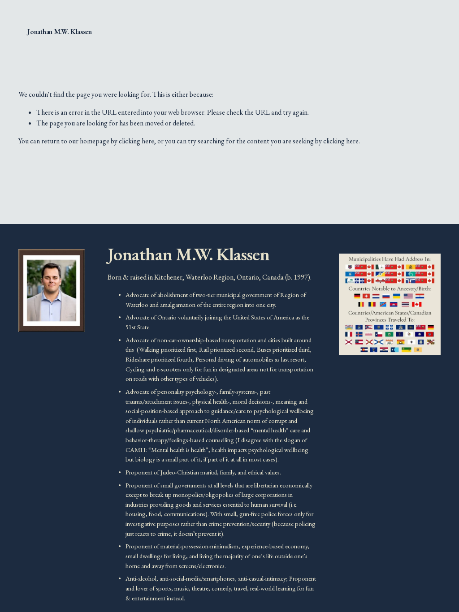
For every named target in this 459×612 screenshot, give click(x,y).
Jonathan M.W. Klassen (59, 31)
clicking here (136, 141)
